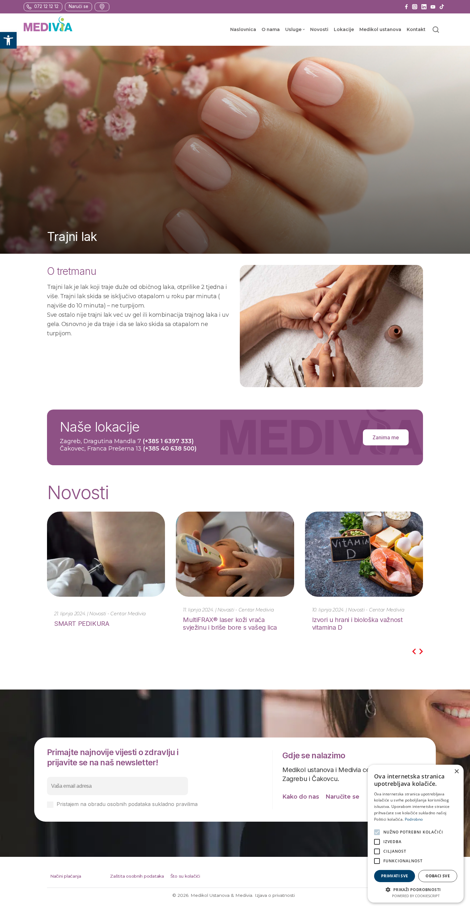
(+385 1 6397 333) (168, 441)
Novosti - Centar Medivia (117, 613)
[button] (8, 40)
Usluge (293, 29)
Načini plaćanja (65, 876)
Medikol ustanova (380, 29)
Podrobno (414, 819)
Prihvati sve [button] (394, 876)
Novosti (319, 29)
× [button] (456, 771)
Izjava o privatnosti (275, 895)
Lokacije (344, 29)
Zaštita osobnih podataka (137, 876)
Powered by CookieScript (416, 895)
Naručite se (342, 796)
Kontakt (416, 29)
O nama (271, 29)
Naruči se (78, 6)
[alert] (416, 834)
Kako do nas (300, 796)
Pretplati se (225, 786)
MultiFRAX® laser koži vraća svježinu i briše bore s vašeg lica (230, 623)
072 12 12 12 (46, 6)
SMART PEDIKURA (81, 623)
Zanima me (385, 437)
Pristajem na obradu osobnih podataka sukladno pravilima (150, 804)
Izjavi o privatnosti (221, 804)
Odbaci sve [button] (438, 876)
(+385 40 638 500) (170, 448)
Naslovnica (243, 29)
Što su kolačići (185, 876)
